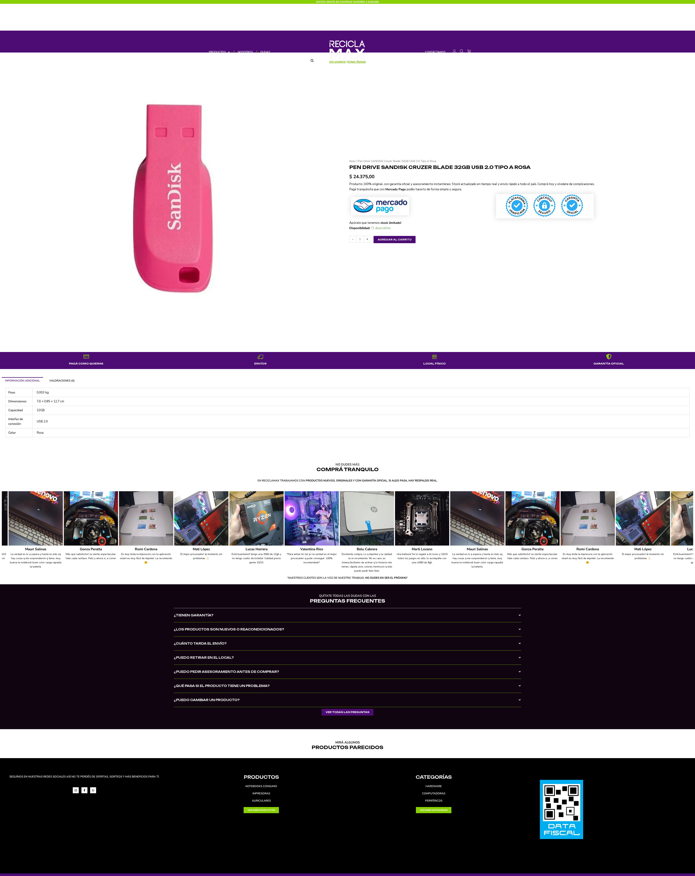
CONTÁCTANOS (435, 52)
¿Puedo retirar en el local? (204, 657)
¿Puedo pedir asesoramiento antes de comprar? (226, 672)
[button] (347, 618)
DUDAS (265, 52)
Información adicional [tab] (22, 380)
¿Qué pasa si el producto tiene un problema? (222, 686)
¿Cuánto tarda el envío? (200, 643)
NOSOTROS (245, 52)
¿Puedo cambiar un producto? (207, 700)
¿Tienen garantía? (193, 615)
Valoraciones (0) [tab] (62, 380)
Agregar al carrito (395, 239)
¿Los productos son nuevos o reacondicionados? (229, 629)
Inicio (352, 161)
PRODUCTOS (217, 52)
